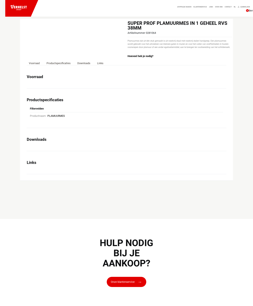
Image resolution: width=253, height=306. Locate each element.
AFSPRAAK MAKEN (184, 7)
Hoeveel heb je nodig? (140, 56)
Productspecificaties (58, 63)
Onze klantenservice (123, 281)
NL (235, 7)
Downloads (83, 63)
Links (100, 63)
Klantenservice (200, 7)
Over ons (219, 7)
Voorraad (34, 63)
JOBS (211, 7)
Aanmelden (245, 7)
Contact (228, 7)
